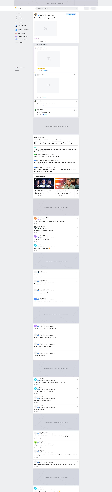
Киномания (42, 272)
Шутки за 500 (44, 147)
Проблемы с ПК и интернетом (47, 237)
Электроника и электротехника (50, 139)
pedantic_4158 (39, 160)
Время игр (42, 219)
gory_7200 (38, 154)
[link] (44, 187)
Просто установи (44, 154)
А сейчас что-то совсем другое (47, 15)
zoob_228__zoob (39, 139)
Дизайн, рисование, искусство (47, 228)
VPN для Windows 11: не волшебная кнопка (47, 156)
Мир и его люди (46, 167)
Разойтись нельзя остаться (48, 160)
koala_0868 (38, 147)
